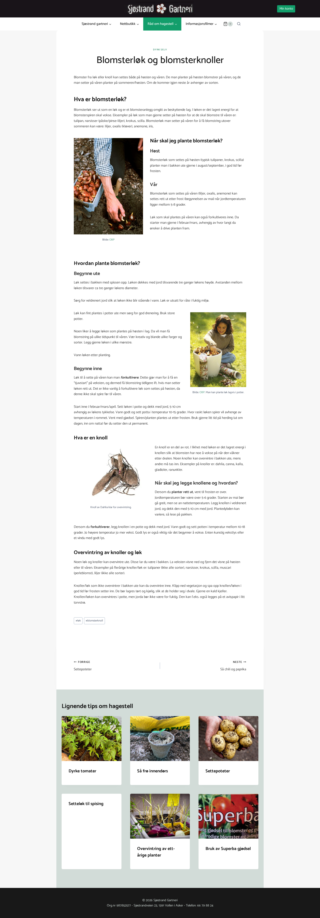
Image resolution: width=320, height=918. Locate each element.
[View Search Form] (239, 24)
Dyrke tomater (82, 771)
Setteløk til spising (86, 803)
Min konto (286, 8)
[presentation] (91, 738)
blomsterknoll (94, 620)
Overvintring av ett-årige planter (156, 852)
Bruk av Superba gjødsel (228, 848)
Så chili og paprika (233, 666)
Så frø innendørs (152, 771)
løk (78, 620)
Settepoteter (83, 666)
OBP (112, 239)
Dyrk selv (160, 50)
